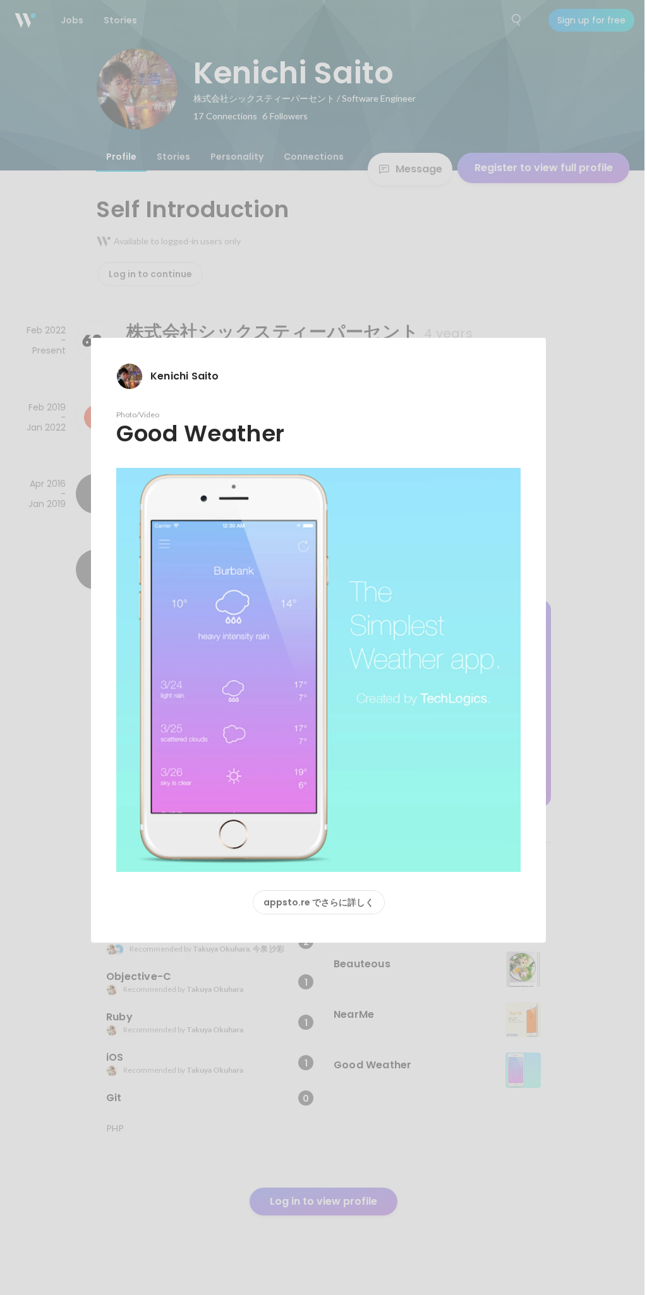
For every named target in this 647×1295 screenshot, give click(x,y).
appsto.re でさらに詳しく (318, 902)
